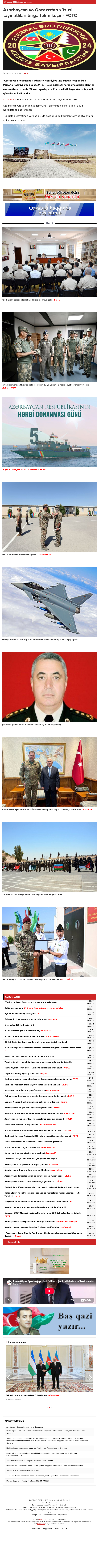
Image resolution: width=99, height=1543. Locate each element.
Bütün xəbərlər (14, 1242)
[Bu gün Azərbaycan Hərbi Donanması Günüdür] (49, 432)
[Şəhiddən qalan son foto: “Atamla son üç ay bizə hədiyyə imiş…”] (49, 687)
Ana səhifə (36, 1529)
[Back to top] (92, 1536)
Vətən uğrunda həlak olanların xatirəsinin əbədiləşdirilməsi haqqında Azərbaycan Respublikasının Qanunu (45, 1432)
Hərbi (25, 73)
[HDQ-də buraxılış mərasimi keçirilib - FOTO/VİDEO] (49, 517)
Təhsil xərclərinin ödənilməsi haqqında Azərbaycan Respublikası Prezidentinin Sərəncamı (42, 1476)
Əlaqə (57, 1529)
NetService (41, 1524)
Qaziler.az (8, 99)
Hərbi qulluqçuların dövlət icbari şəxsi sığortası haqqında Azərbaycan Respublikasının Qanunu (44, 1466)
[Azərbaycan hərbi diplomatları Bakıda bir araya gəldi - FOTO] (49, 262)
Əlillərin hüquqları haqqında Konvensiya (22, 1471)
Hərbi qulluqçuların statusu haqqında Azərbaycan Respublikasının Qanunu (36, 1448)
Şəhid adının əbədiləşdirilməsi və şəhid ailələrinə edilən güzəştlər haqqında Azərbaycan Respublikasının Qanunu (41, 1454)
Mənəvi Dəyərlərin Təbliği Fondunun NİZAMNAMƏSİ (27, 1481)
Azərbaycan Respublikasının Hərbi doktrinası (24, 1427)
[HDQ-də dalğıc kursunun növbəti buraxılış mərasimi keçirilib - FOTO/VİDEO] (49, 942)
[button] (9, 1377)
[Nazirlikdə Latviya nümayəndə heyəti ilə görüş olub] (49, 1368)
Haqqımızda (47, 1529)
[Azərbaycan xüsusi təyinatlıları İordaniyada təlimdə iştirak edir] (49, 857)
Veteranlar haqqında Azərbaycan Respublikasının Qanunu (29, 1461)
